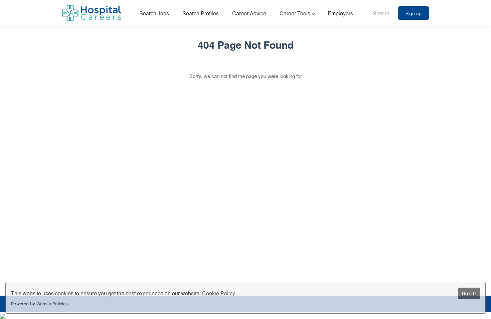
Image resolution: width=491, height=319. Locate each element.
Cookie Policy (218, 293)
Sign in (381, 13)
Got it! (469, 293)
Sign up (413, 13)
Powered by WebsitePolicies (39, 303)
